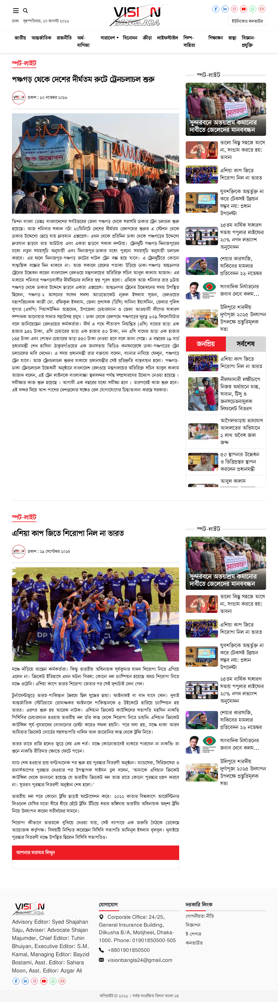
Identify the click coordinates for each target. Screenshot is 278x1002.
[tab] (206, 344)
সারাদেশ (108, 38)
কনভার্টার (194, 943)
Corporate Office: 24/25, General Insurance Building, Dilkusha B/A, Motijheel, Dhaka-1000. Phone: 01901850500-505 (138, 928)
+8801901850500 (128, 950)
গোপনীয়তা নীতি (200, 916)
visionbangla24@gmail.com (139, 960)
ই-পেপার (193, 934)
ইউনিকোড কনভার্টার (247, 21)
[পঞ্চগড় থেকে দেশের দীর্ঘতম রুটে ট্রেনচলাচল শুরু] (95, 163)
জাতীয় (20, 38)
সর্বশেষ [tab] (246, 344)
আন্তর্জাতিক (41, 38)
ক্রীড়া (147, 38)
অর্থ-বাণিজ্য (83, 41)
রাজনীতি (64, 38)
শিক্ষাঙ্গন (215, 38)
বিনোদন (130, 38)
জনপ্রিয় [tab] (206, 344)
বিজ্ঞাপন (193, 925)
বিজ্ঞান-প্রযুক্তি (248, 41)
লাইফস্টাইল (167, 38)
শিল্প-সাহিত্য (189, 41)
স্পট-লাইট (208, 75)
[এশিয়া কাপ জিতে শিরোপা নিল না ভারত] (95, 614)
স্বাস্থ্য (232, 38)
